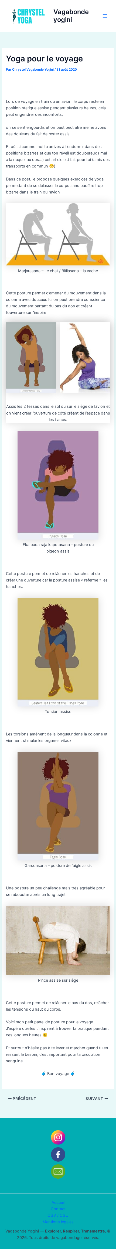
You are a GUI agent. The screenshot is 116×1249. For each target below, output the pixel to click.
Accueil (58, 1202)
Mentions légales (58, 1222)
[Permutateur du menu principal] (105, 16)
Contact (58, 1209)
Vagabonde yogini (71, 15)
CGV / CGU (58, 1215)
